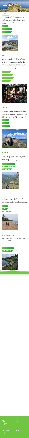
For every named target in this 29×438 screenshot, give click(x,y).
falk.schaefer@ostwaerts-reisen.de (7, 425)
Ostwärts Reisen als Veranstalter (19, 422)
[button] (5, 26)
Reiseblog (16, 423)
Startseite (16, 420)
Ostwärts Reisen (6, 1)
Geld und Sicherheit (5, 435)
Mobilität (4, 433)
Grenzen (4, 434)
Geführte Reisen (17, 421)
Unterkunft (4, 432)
